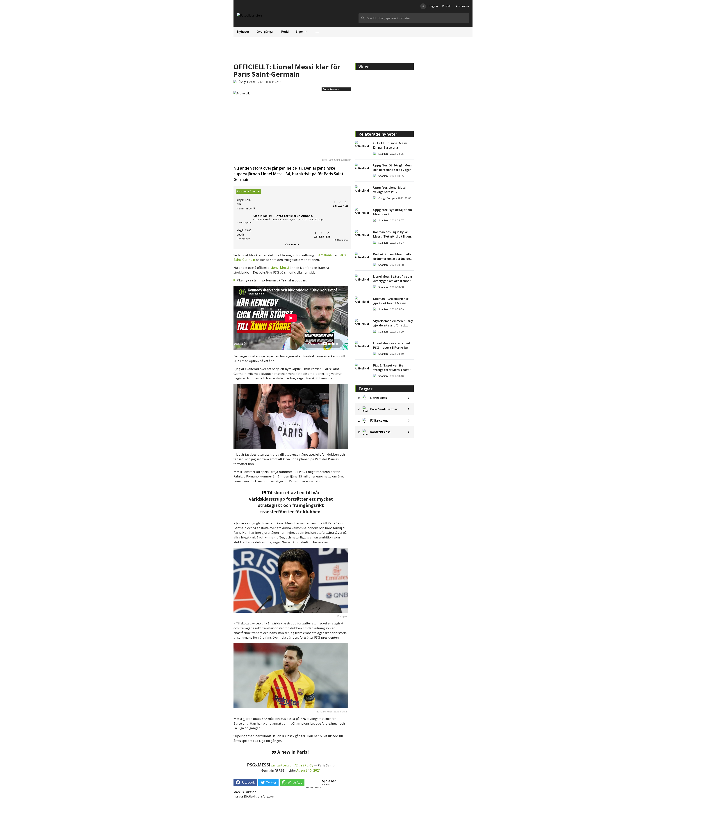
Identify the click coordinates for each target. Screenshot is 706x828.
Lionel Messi (279, 267)
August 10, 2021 (308, 770)
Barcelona (324, 255)
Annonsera (462, 6)
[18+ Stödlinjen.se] (341, 234)
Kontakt (447, 6)
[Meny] (317, 32)
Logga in (432, 6)
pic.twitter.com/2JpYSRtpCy (292, 765)
